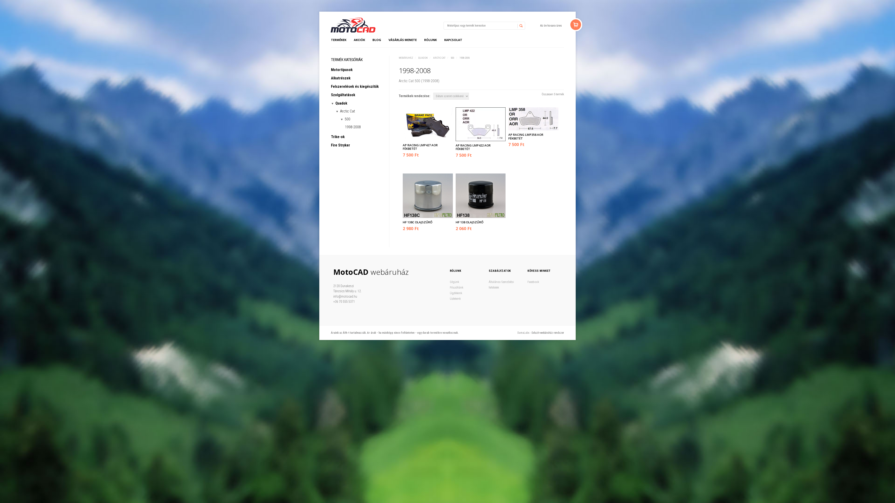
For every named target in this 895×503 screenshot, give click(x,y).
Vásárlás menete (403, 40)
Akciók (359, 40)
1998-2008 (465, 57)
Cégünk (454, 282)
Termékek (338, 40)
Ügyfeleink (456, 293)
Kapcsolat (453, 40)
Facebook (533, 282)
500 (452, 57)
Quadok (423, 57)
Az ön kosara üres (551, 25)
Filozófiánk (456, 287)
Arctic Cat (439, 57)
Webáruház (406, 57)
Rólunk (430, 40)
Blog (376, 40)
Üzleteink (455, 298)
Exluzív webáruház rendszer (548, 332)
